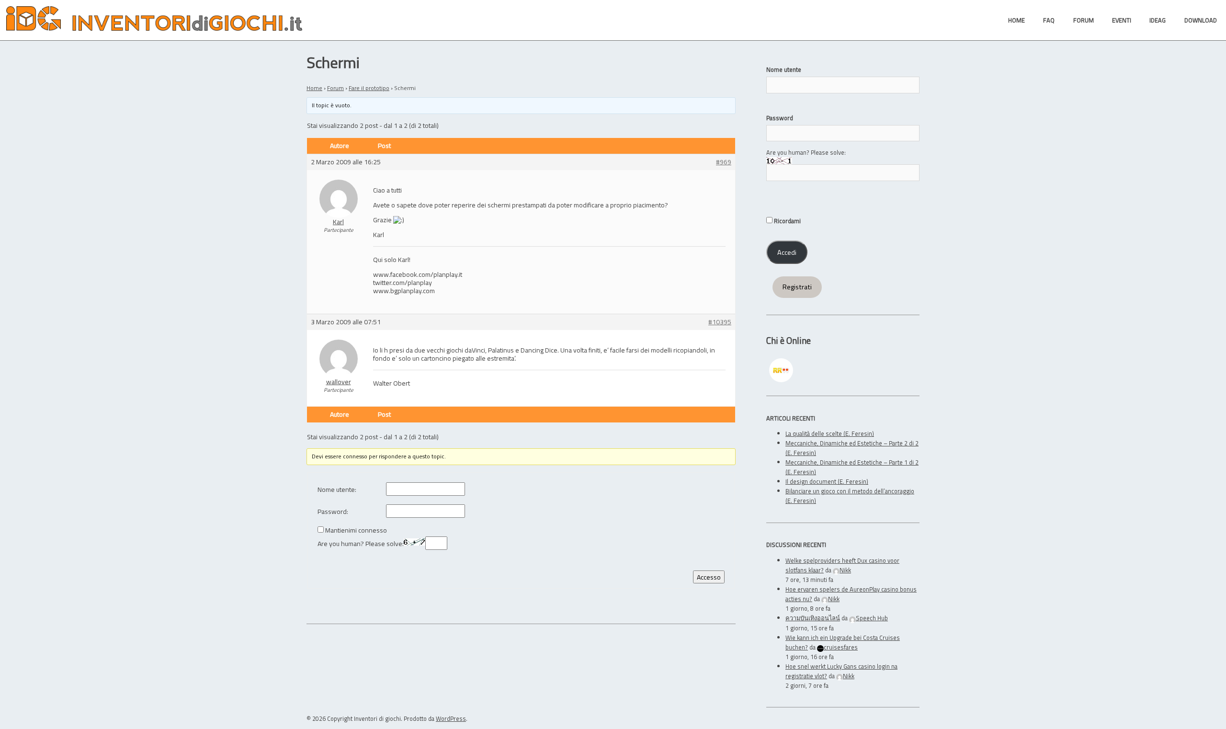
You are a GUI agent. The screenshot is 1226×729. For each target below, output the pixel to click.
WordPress (451, 718)
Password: (333, 512)
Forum (335, 87)
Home (314, 87)
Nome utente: (337, 490)
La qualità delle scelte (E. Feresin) (829, 433)
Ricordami (786, 221)
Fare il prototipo (369, 87)
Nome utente (783, 69)
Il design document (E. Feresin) (826, 481)
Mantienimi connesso (356, 530)
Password (779, 118)
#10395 (719, 322)
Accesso (709, 577)
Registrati (797, 287)
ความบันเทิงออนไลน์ (812, 618)
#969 (723, 162)
